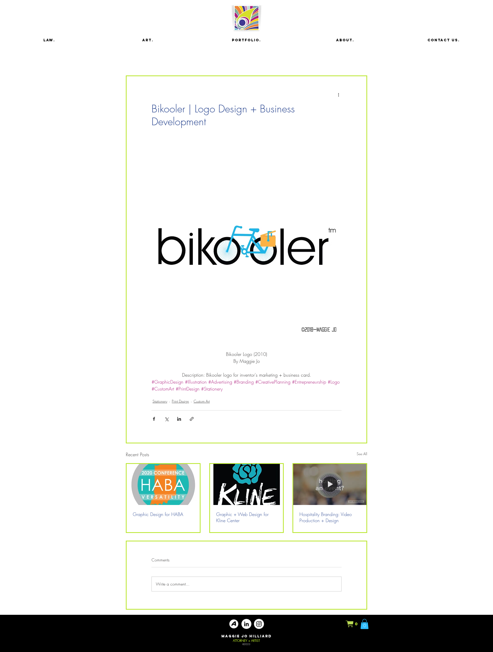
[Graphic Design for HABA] (163, 484)
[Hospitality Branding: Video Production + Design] (329, 484)
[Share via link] (191, 418)
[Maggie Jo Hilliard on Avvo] (234, 624)
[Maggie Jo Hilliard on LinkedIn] (246, 624)
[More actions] (338, 95)
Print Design (180, 401)
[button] (352, 624)
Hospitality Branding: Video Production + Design (325, 517)
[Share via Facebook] (153, 418)
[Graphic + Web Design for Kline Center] (246, 484)
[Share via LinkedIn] (179, 418)
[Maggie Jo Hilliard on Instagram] (259, 624)
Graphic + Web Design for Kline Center (242, 517)
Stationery (160, 401)
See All (362, 453)
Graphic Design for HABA (158, 514)
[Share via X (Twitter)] (166, 418)
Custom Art (202, 401)
